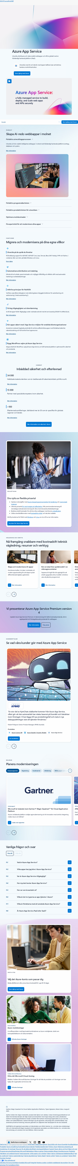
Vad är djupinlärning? (30, 1156)
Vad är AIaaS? (42, 1156)
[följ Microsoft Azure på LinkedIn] (39, 1142)
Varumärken (64, 1163)
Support (51, 1149)
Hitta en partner (39, 1151)
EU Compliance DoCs (12, 1165)
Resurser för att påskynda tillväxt (26, 1149)
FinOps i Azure (53, 1147)
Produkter (3, 1147)
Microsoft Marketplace (27, 1151)
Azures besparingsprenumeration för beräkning (42, 502)
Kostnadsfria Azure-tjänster (26, 1147)
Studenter (72, 1151)
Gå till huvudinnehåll (7, 1)
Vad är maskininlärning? (16, 1156)
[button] (9, 81)
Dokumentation (49, 1151)
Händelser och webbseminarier (9, 1153)
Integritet (33, 1163)
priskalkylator (56, 511)
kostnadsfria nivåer (36, 513)
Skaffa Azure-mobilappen (19, 1142)
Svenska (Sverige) (5, 1158)
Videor (49, 1153)
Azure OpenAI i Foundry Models (36, 733)
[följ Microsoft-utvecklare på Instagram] (35, 1142)
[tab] (12, 771)
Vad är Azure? (4, 1144)
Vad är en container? (62, 1156)
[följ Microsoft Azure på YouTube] (44, 1142)
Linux (37, 517)
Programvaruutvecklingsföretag (10, 1151)
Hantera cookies (42, 1163)
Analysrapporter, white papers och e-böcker (33, 1153)
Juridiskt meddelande (53, 1163)
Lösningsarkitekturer (42, 1149)
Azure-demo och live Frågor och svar (66, 1149)
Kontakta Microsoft (24, 1163)
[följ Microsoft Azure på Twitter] (30, 1142)
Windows (30, 517)
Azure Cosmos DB (17, 733)
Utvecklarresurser (63, 1151)
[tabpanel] (39, 805)
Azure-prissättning (12, 1147)
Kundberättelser (73, 1144)
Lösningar (12, 1149)
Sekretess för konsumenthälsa (9, 1163)
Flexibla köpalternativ (41, 1147)
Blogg (56, 1151)
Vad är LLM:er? (50, 1156)
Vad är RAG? (72, 1156)
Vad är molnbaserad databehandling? (62, 1153)
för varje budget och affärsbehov (32, 506)
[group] (22, 569)
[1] (7, 1106)
